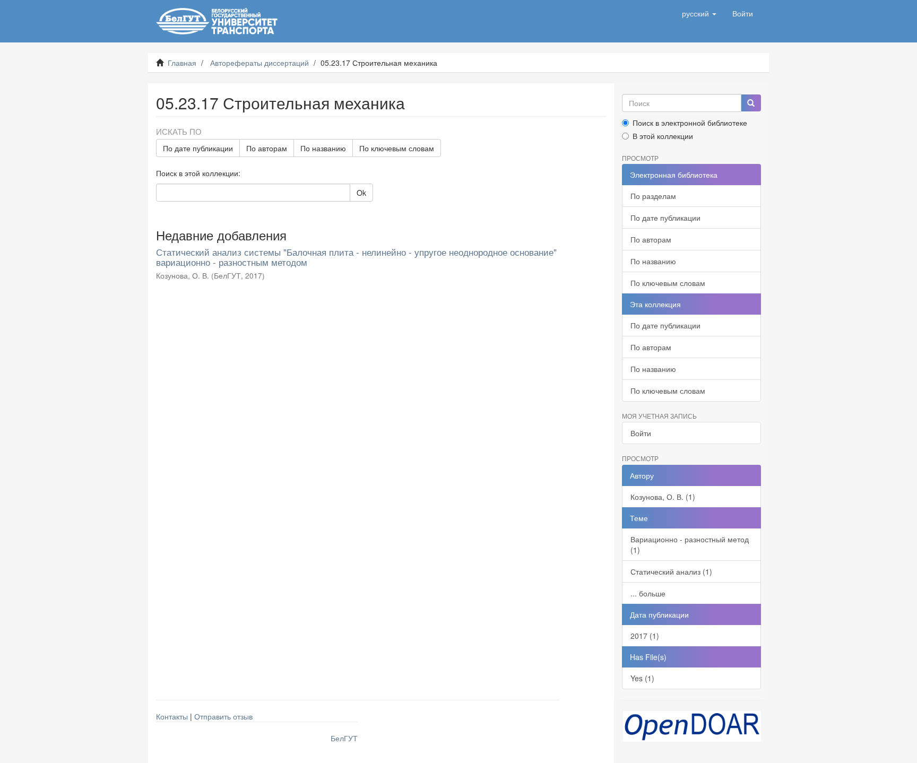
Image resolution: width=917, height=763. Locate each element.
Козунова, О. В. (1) (662, 496)
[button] (699, 13)
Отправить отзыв (223, 716)
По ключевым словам (396, 148)
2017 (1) (644, 635)
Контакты (172, 716)
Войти (640, 433)
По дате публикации (198, 148)
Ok (361, 192)
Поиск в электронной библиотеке (690, 122)
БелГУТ (344, 738)
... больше (647, 593)
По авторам (266, 148)
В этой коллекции (663, 136)
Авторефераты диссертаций (259, 62)
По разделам (653, 195)
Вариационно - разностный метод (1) (689, 544)
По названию (323, 148)
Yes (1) (642, 678)
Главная (182, 62)
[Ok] (751, 102)
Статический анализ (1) (671, 571)
